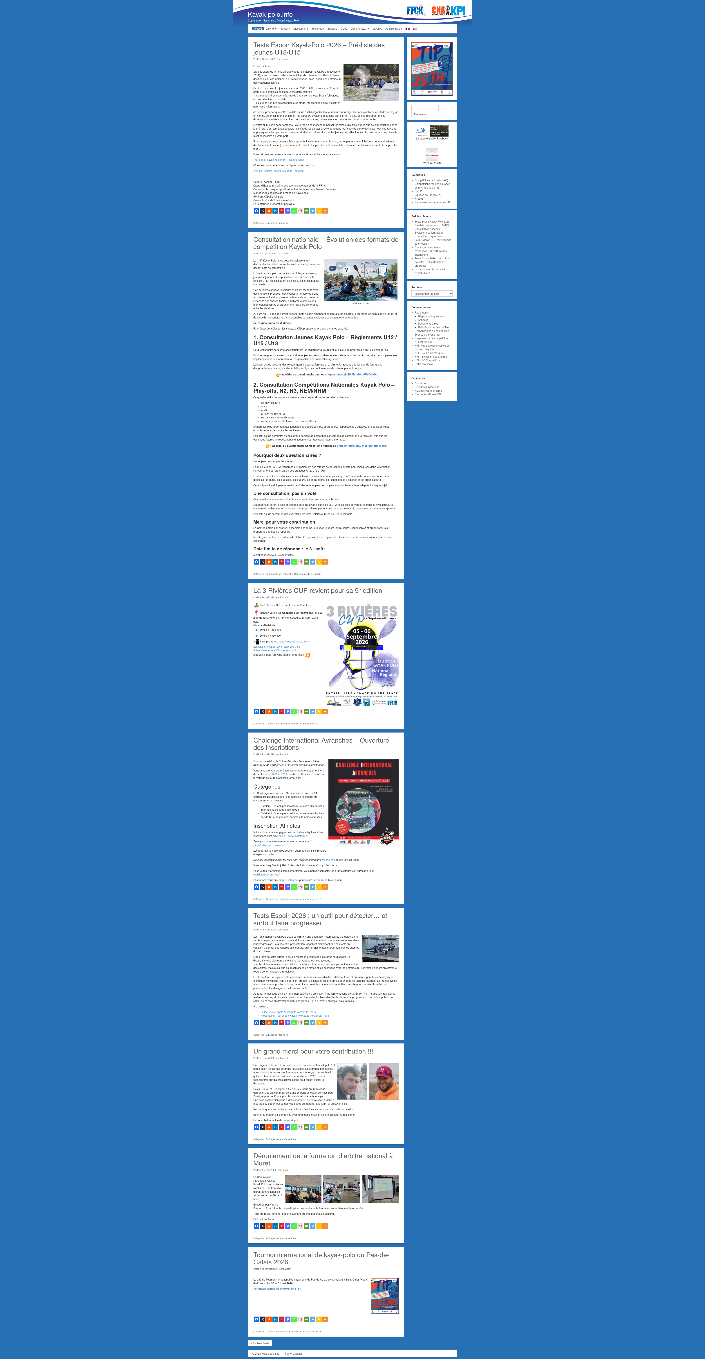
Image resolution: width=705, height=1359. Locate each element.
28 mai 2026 (268, 597)
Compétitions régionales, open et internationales (290, 723)
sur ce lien (269, 854)
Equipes (332, 28)
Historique (318, 28)
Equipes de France (275, 222)
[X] (262, 211)
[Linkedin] (275, 211)
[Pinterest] (281, 211)
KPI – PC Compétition (427, 360)
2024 (284, 774)
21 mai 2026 (268, 754)
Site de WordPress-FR (428, 394)
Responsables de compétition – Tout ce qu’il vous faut (433, 332)
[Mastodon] (287, 211)
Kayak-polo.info (270, 14)
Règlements (422, 312)
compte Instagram (288, 880)
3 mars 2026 (268, 1057)
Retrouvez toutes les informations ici (276, 1288)
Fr (287, 222)
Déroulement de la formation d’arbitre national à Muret (323, 1159)
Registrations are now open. (269, 845)
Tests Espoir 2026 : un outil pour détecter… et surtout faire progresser (320, 918)
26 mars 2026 (269, 929)
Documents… (359, 28)
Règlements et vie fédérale (307, 573)
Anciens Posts (260, 1343)
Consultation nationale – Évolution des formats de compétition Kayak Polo (326, 242)
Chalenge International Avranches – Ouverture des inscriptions (321, 743)
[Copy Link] (319, 211)
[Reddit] (269, 211)
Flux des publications (427, 387)
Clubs (344, 28)
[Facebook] (256, 211)
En (317, 898)
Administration (393, 28)
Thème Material (292, 1353)
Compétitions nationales (281, 573)
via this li (327, 860)
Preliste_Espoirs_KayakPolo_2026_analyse (278, 171)
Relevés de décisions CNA (433, 327)
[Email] (306, 211)
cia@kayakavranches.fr (267, 874)
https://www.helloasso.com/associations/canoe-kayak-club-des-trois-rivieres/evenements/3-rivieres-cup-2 (281, 645)
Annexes (423, 320)
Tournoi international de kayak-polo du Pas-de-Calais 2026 (321, 1258)
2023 (275, 774)
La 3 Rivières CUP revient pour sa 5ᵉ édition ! (319, 590)
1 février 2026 (269, 1169)
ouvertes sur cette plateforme (290, 836)
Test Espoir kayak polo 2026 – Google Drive (278, 160)
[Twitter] (312, 211)
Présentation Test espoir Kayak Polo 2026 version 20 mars (295, 1015)
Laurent (286, 58)
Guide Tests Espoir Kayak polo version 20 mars (288, 1012)
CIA (281, 761)
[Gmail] (300, 211)
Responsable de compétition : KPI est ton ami (432, 340)
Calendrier (271, 28)
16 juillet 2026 (269, 58)
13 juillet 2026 (269, 253)
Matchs (285, 28)
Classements (300, 28)
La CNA (377, 28)
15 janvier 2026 (270, 1268)
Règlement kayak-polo (431, 316)
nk (333, 860)
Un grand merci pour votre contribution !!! (313, 1050)
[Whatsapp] (294, 211)
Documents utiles (428, 323)
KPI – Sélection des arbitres (431, 356)
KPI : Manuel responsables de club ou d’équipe (432, 347)
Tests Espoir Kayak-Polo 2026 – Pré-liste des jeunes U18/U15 (319, 48)
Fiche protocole (424, 364)
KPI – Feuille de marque (429, 353)
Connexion (421, 383)
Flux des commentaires (428, 390)
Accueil (258, 28)
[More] (325, 211)
